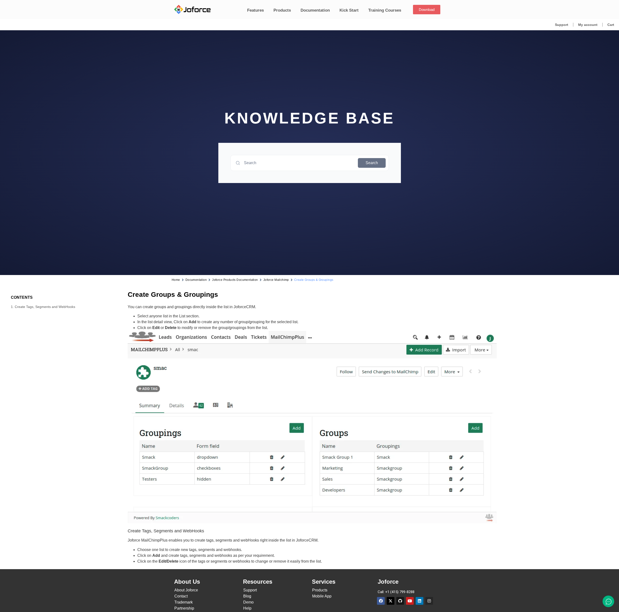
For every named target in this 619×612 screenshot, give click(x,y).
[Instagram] (429, 601)
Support (561, 25)
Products (282, 10)
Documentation (315, 10)
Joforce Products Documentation (235, 280)
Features (255, 10)
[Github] (400, 601)
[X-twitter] (390, 601)
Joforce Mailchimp (276, 280)
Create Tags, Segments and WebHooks (45, 307)
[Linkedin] (419, 601)
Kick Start (349, 10)
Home (176, 280)
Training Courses (384, 10)
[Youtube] (410, 601)
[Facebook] (381, 601)
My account (587, 25)
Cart (610, 25)
